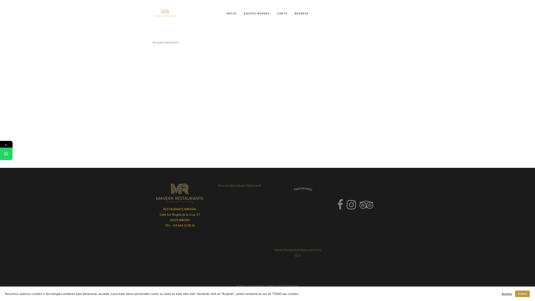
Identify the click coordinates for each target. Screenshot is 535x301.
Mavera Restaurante (287, 250)
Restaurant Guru (310, 250)
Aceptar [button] (522, 293)
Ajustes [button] (507, 294)
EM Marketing (290, 286)
